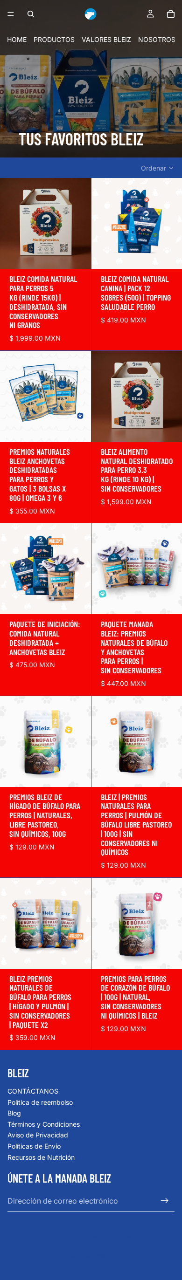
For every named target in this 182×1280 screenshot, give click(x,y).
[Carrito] (171, 14)
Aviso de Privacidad (37, 1135)
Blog (14, 1113)
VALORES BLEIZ (106, 39)
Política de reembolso (40, 1102)
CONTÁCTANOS (32, 1091)
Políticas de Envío (34, 1146)
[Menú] (10, 14)
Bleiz (71, 1236)
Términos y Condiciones (43, 1124)
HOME (17, 39)
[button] (158, 168)
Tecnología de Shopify (110, 1236)
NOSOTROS (156, 39)
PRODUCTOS (54, 39)
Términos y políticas (91, 1256)
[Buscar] (31, 14)
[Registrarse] (165, 1201)
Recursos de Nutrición (41, 1157)
